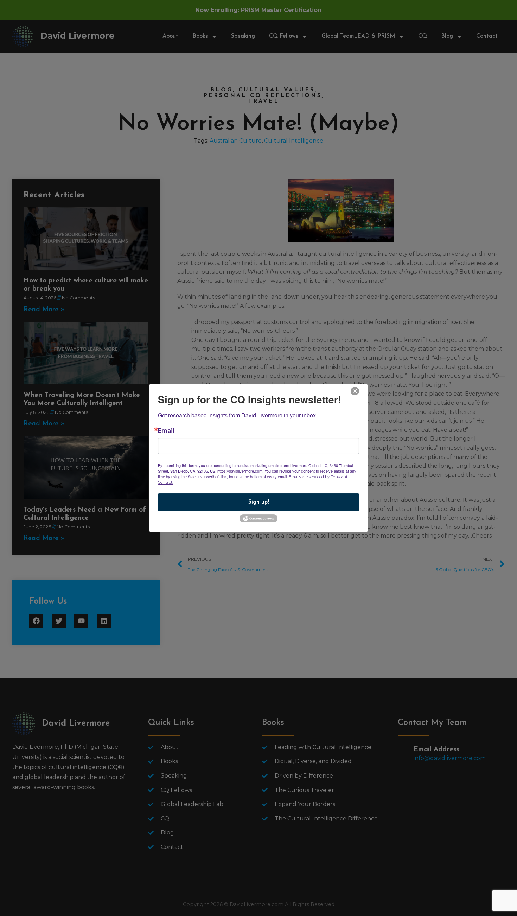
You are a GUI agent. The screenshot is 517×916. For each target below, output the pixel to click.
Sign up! (258, 502)
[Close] (354, 390)
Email (166, 431)
